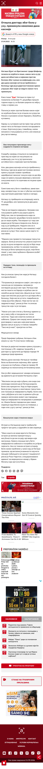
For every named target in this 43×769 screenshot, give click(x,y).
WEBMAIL (21, 746)
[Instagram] (15, 753)
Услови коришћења (29, 742)
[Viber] (38, 753)
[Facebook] (10, 753)
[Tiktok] (32, 753)
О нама (10, 739)
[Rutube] (27, 753)
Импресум (21, 739)
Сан (14, 97)
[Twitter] (21, 753)
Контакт (32, 739)
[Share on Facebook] (6, 471)
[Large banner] (21, 14)
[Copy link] (2, 471)
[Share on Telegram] (10, 471)
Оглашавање (11, 742)
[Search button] (37, 3)
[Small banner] (21, 599)
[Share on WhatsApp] (18, 471)
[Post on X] (14, 471)
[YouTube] (4, 753)
